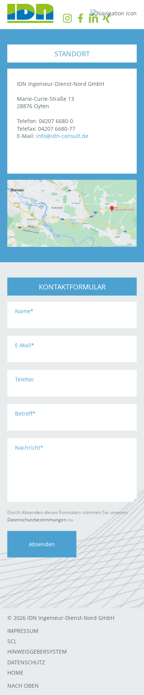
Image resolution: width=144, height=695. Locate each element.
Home (15, 672)
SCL (12, 641)
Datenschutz (26, 662)
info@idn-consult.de (62, 136)
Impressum (22, 630)
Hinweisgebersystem (37, 651)
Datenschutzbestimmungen (36, 519)
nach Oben (23, 685)
